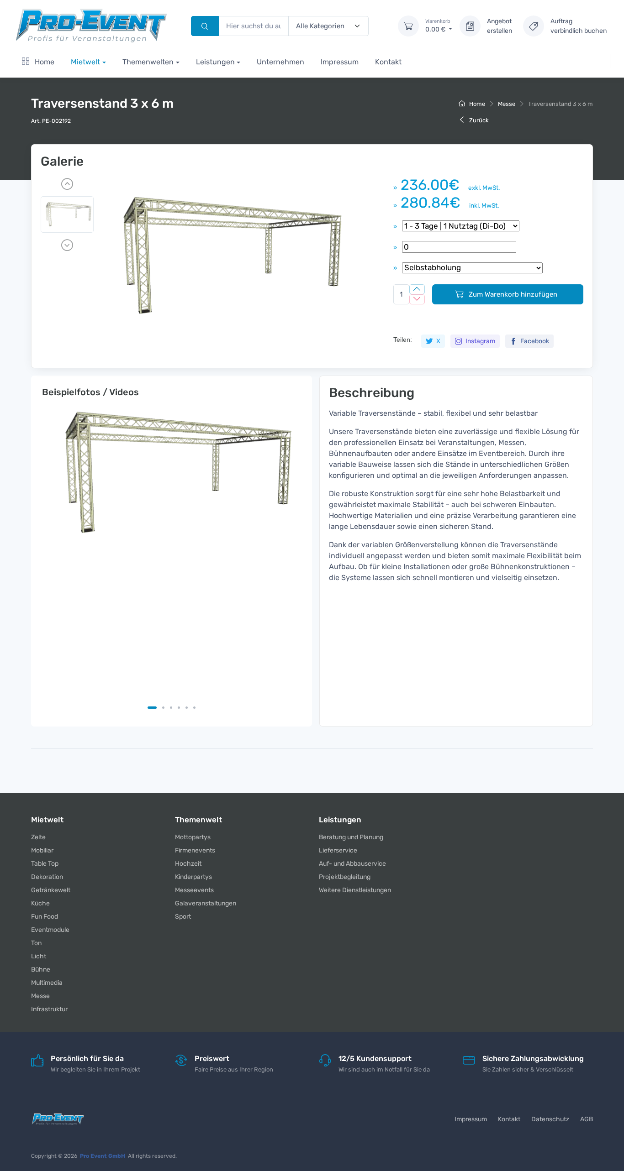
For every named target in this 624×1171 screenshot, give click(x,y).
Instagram (479, 341)
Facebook (534, 341)
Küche (40, 903)
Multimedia (47, 983)
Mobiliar (42, 850)
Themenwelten (148, 62)
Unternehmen (280, 62)
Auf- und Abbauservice (352, 864)
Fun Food (44, 916)
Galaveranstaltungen (205, 903)
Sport (183, 916)
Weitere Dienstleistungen (355, 890)
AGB (586, 1119)
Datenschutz (550, 1119)
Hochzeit (188, 864)
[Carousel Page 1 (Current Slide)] (152, 707)
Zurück (478, 120)
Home (43, 62)
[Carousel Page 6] (194, 707)
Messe (506, 103)
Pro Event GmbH (103, 1156)
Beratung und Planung (351, 837)
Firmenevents (195, 850)
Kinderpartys (193, 877)
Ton (36, 943)
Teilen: (402, 339)
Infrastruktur (49, 1009)
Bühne (40, 969)
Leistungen (215, 62)
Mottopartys (193, 837)
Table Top (44, 864)
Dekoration (47, 877)
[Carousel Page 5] (186, 707)
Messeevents (194, 890)
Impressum (340, 62)
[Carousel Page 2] (163, 707)
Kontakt (388, 62)
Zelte (38, 837)
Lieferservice (338, 850)
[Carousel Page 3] (171, 707)
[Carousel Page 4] (179, 707)
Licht (38, 956)
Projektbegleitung (344, 877)
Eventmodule (50, 930)
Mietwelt (85, 62)
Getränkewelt (50, 890)
